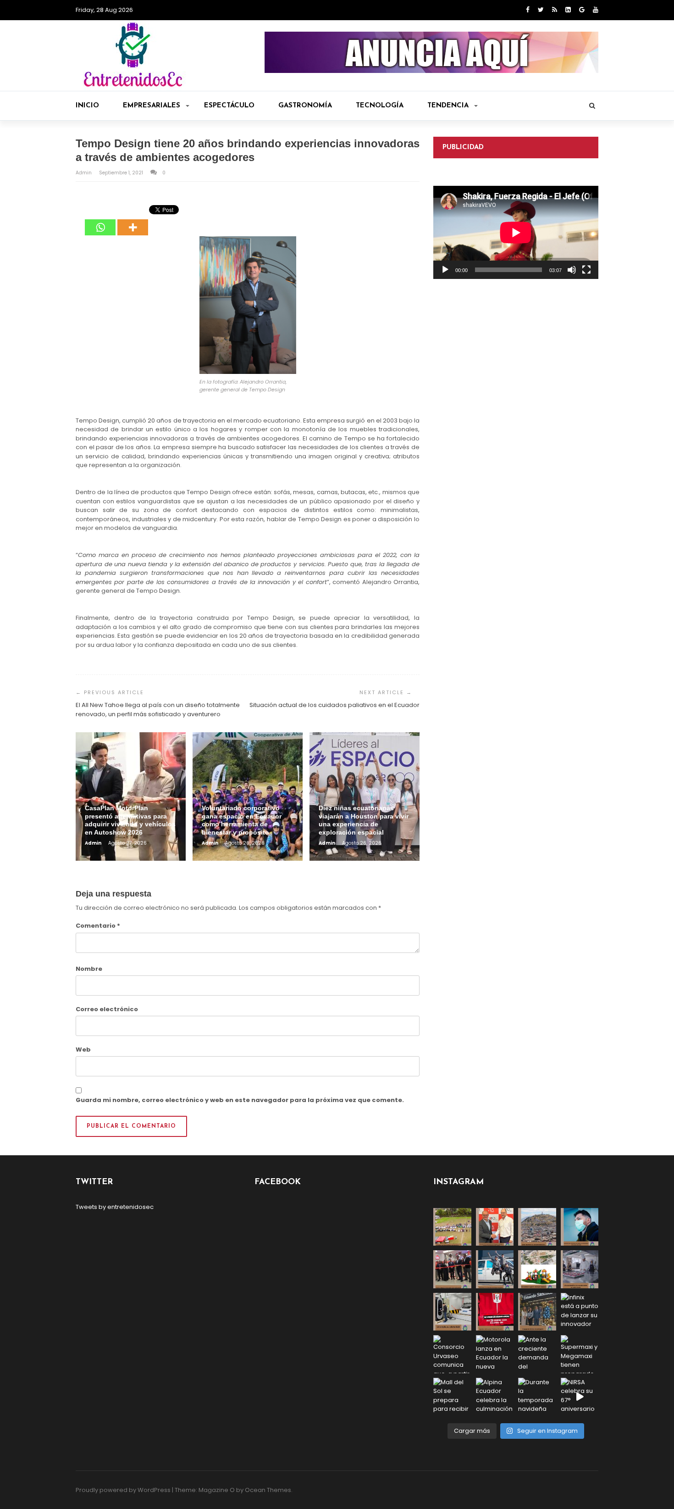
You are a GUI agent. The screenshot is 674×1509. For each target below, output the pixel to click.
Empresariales (151, 105)
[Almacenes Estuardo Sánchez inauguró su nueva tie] (537, 1312)
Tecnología (379, 105)
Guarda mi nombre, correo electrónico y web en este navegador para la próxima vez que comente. (240, 1100)
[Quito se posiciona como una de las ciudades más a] (537, 1227)
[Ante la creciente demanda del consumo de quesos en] (537, 1354)
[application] (515, 232)
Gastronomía (305, 105)
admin (84, 172)
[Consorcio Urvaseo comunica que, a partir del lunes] (452, 1354)
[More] (132, 220)
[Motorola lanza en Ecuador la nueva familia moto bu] (495, 1354)
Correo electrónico (107, 1009)
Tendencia (448, 105)
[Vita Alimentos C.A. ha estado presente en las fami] (580, 1269)
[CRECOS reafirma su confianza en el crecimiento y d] (452, 1269)
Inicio (87, 105)
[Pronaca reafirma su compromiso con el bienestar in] (452, 1227)
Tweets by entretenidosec (115, 1207)
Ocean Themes (268, 1490)
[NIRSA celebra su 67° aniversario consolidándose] (580, 1397)
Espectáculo (229, 105)
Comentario (98, 925)
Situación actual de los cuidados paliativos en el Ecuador (334, 705)
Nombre (89, 968)
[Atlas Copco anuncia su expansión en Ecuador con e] (495, 1269)
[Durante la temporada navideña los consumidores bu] (537, 1397)
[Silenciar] (571, 269)
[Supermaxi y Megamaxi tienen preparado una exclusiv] (580, 1354)
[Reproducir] (445, 269)
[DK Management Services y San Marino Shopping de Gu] (537, 1269)
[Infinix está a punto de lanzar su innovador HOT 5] (580, 1312)
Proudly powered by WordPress (123, 1490)
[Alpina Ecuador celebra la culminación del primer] (495, 1397)
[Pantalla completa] (586, 269)
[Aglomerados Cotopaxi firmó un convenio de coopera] (495, 1227)
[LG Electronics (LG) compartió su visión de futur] (452, 1312)
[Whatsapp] (100, 220)
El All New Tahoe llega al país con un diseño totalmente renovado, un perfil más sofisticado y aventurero (158, 709)
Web (83, 1049)
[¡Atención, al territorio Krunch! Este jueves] (495, 1312)
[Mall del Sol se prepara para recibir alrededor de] (452, 1397)
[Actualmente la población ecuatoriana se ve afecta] (580, 1227)
